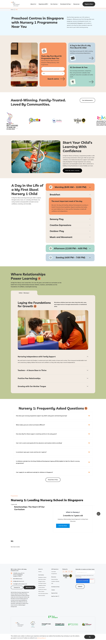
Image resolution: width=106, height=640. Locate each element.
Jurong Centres (41, 587)
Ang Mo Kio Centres (42, 589)
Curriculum (53, 571)
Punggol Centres (41, 581)
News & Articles (54, 579)
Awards (39, 571)
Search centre (53, 79)
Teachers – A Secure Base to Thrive (32, 370)
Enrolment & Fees (65, 4)
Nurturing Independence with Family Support (37, 356)
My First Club (54, 596)
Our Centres (53, 4)
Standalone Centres (42, 577)
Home (12, 9)
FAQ (52, 583)
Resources (76, 4)
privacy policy (40, 638)
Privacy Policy (78, 576)
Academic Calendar (55, 581)
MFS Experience (54, 569)
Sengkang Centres (42, 585)
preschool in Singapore (77, 23)
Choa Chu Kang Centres (43, 593)
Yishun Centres (41, 591)
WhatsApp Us (29, 587)
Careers (53, 589)
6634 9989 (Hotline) (17, 578)
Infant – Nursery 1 (24, 293)
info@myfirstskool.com (18, 581)
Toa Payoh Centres (42, 583)
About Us (33, 4)
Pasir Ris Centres (41, 595)
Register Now (89, 4)
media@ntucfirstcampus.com (20, 584)
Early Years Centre (42, 579)
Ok (89, 637)
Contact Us (17, 587)
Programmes (14, 496)
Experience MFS (43, 4)
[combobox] (53, 69)
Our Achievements (87, 100)
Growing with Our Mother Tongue (32, 386)
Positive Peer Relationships (29, 378)
